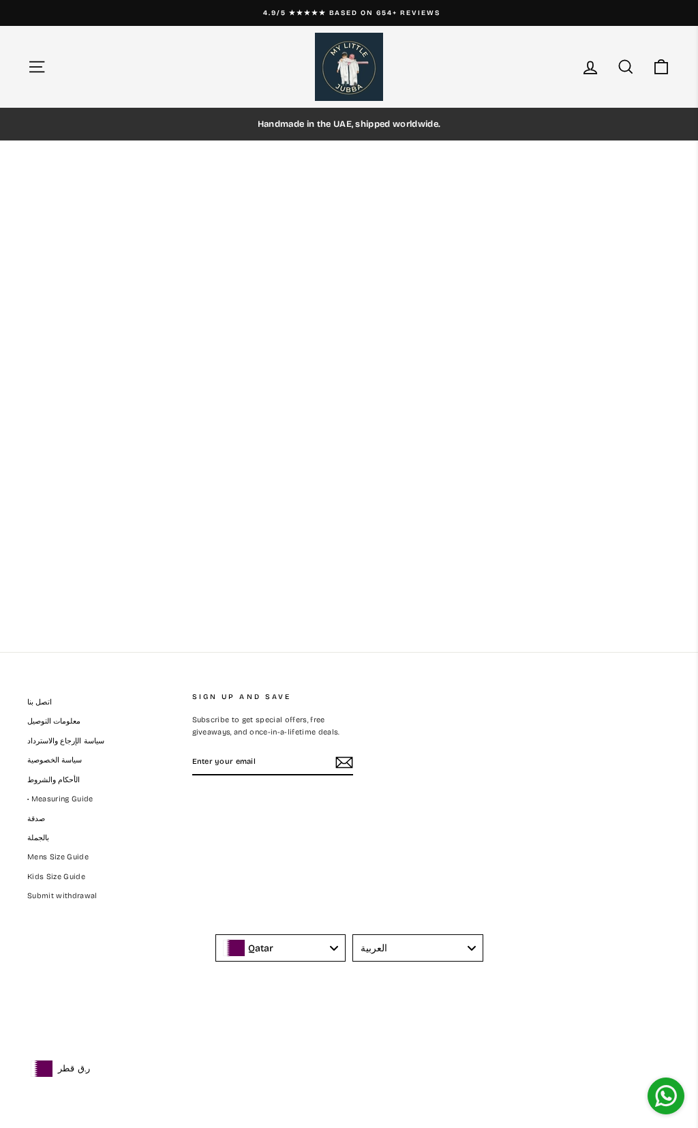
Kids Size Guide (56, 876)
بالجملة (38, 837)
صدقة (36, 818)
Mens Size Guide (58, 856)
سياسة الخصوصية (54, 760)
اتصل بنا (39, 702)
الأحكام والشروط (53, 779)
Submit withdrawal (62, 895)
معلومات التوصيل (53, 721)
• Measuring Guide (60, 799)
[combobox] (280, 948)
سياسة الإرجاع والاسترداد (65, 741)
